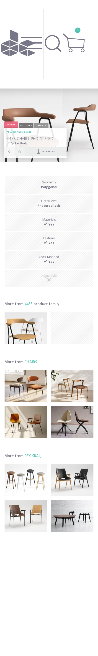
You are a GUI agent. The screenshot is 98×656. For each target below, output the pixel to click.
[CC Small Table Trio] (72, 516)
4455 (28, 303)
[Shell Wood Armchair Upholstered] (72, 480)
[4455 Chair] (26, 328)
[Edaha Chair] (72, 422)
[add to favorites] (19, 151)
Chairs (27, 132)
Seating (17, 132)
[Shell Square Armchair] (26, 516)
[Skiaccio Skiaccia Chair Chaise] (26, 386)
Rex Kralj (32, 455)
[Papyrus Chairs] (26, 422)
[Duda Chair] (72, 386)
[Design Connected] (18, 44)
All (9, 132)
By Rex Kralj (19, 143)
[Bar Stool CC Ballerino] (26, 480)
